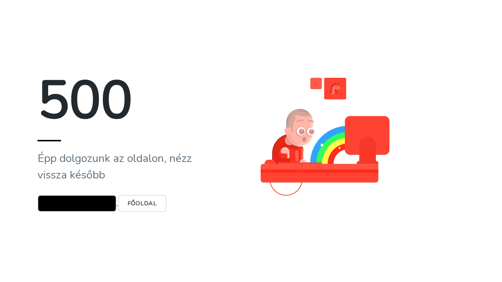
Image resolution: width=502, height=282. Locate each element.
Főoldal (142, 203)
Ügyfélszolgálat (77, 203)
